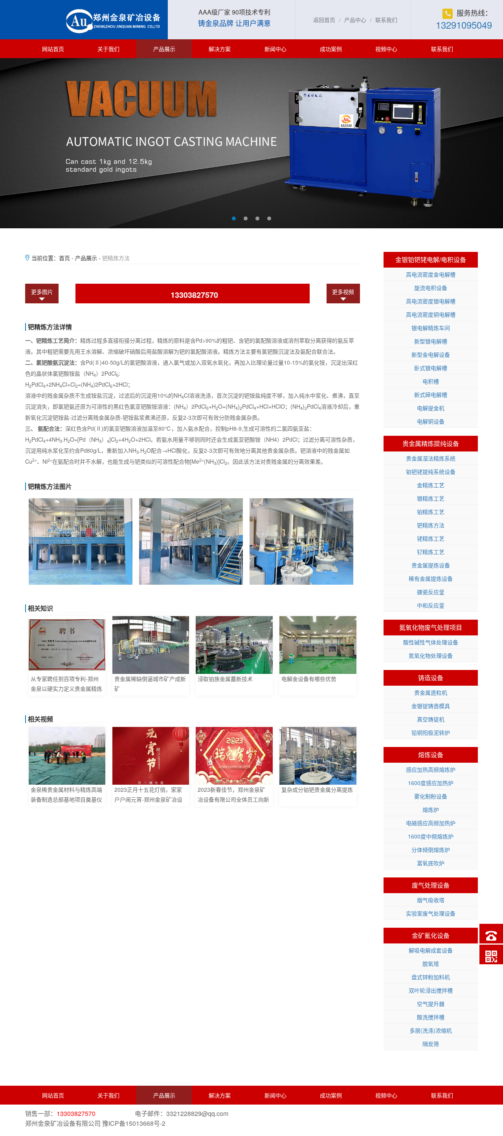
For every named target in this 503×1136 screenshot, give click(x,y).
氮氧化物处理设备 (431, 655)
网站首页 (53, 49)
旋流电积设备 (430, 288)
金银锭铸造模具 (430, 706)
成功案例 (331, 49)
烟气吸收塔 (430, 900)
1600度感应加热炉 (430, 783)
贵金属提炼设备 (430, 565)
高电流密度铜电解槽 (430, 314)
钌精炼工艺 (430, 552)
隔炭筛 (430, 1044)
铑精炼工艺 (430, 538)
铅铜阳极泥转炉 (430, 732)
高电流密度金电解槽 (430, 274)
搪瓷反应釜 (430, 592)
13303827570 (194, 294)
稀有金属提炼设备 (431, 578)
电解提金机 (430, 408)
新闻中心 (275, 49)
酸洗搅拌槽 (430, 1017)
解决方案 (220, 49)
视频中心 (386, 49)
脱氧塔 (430, 963)
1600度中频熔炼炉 (430, 836)
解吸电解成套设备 (431, 950)
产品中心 (355, 20)
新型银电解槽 (430, 341)
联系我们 (386, 20)
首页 (64, 258)
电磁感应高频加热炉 (430, 823)
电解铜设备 (430, 421)
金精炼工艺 (430, 485)
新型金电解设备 (430, 354)
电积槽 (430, 381)
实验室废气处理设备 (430, 913)
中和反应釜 (430, 605)
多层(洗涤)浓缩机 (430, 1030)
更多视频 (343, 291)
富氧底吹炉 (430, 863)
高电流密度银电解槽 (430, 301)
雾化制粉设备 (430, 796)
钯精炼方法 (430, 525)
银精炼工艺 (430, 498)
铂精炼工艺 (430, 512)
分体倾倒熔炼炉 (430, 849)
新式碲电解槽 (430, 394)
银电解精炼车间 (430, 328)
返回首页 (324, 20)
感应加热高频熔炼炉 (430, 769)
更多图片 (42, 291)
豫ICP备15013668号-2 (133, 1123)
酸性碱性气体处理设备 (430, 642)
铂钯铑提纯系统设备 (430, 471)
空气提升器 (430, 1004)
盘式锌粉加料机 (430, 977)
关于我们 (108, 49)
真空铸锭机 (430, 719)
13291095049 (464, 24)
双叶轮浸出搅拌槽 (431, 990)
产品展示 (164, 49)
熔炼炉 (430, 809)
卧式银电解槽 (430, 368)
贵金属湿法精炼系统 (430, 458)
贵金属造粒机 (430, 692)
